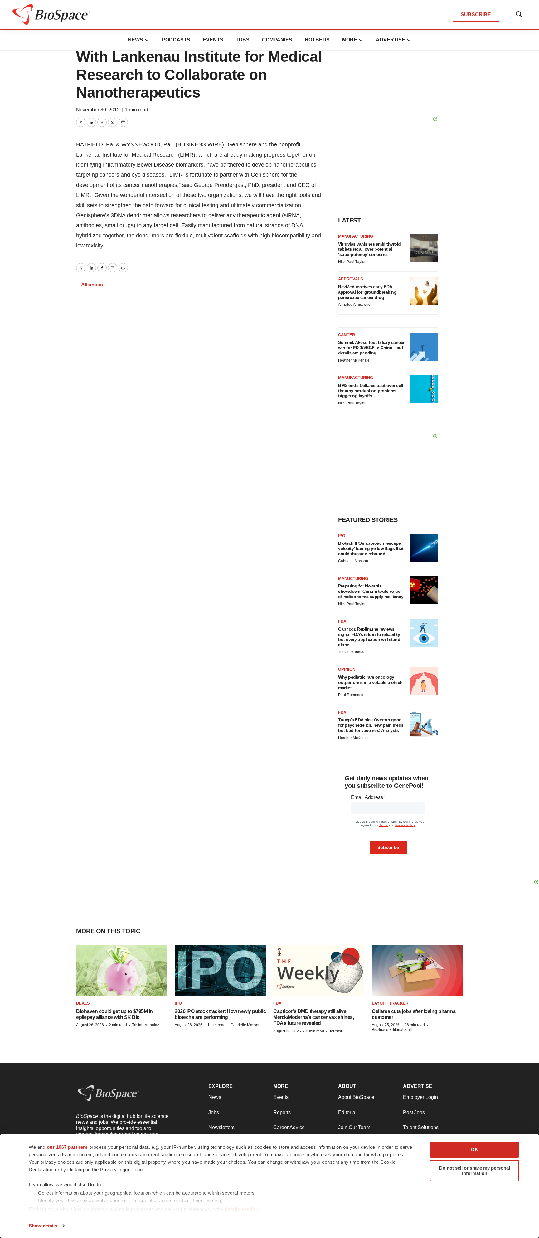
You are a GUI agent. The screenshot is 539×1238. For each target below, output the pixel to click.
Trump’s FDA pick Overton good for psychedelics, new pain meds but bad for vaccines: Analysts (371, 725)
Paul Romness (350, 695)
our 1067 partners (67, 1147)
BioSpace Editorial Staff (392, 1029)
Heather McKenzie (354, 360)
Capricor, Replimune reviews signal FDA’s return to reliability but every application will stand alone (369, 636)
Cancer (346, 335)
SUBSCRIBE (476, 14)
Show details (43, 1225)
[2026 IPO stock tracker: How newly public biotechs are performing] (220, 970)
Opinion (346, 669)
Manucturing (353, 578)
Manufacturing (355, 236)
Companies (277, 39)
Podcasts (176, 39)
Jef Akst (335, 1031)
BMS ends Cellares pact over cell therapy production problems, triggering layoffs (370, 390)
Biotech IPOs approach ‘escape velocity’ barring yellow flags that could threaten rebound (371, 548)
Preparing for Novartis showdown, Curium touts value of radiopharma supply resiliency (370, 591)
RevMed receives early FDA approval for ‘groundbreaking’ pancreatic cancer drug (367, 292)
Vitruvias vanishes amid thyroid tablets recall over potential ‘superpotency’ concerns (369, 249)
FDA (342, 621)
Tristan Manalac (351, 652)
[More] (146, 39)
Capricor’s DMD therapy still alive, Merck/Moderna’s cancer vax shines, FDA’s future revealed (313, 1017)
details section (242, 1209)
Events (213, 39)
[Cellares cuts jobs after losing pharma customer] (417, 970)
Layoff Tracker (390, 1003)
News (135, 39)
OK (474, 1149)
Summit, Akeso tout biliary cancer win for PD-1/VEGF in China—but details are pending (371, 347)
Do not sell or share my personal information (474, 1170)
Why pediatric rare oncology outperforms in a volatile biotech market (370, 682)
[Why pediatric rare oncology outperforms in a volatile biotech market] (424, 681)
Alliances (92, 284)
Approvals (350, 279)
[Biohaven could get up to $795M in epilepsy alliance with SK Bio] (121, 970)
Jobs (243, 39)
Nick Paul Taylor (352, 262)
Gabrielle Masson (353, 561)
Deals (83, 1003)
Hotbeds (317, 39)
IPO (341, 536)
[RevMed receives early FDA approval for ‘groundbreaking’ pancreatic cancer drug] (424, 291)
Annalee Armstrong (354, 304)
